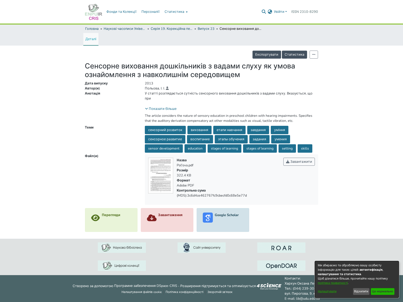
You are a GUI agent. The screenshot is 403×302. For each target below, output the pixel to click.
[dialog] (357, 279)
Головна (92, 28)
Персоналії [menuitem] (150, 11)
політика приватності (333, 283)
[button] (161, 109)
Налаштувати (327, 291)
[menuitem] (176, 12)
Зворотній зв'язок (220, 292)
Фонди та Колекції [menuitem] (121, 11)
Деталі (90, 39)
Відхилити (361, 291)
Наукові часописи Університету (125, 28)
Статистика (294, 54)
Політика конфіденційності (184, 292)
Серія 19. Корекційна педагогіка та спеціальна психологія (172, 28)
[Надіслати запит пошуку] (264, 11)
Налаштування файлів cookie (142, 292)
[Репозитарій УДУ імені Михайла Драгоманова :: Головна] (93, 12)
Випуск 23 (206, 28)
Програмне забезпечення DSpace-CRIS (145, 286)
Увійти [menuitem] (279, 11)
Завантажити (300, 161)
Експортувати (266, 54)
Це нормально (382, 291)
